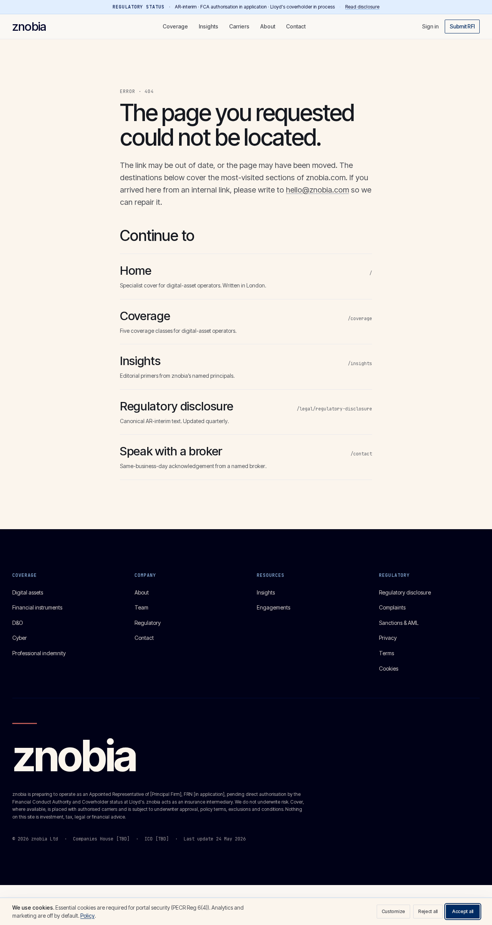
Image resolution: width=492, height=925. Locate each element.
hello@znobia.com (317, 189)
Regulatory (148, 622)
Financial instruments (37, 607)
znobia (29, 26)
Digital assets (27, 592)
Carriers (239, 26)
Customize (393, 911)
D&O (17, 622)
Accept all (463, 911)
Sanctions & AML (399, 622)
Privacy (388, 637)
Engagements (273, 607)
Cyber (19, 637)
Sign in (430, 26)
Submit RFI (462, 26)
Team (141, 607)
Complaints (392, 607)
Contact (296, 26)
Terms (386, 653)
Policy (87, 915)
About (267, 26)
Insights (208, 26)
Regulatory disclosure (405, 592)
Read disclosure (362, 7)
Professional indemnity (39, 653)
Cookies (388, 668)
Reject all (428, 911)
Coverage (175, 26)
